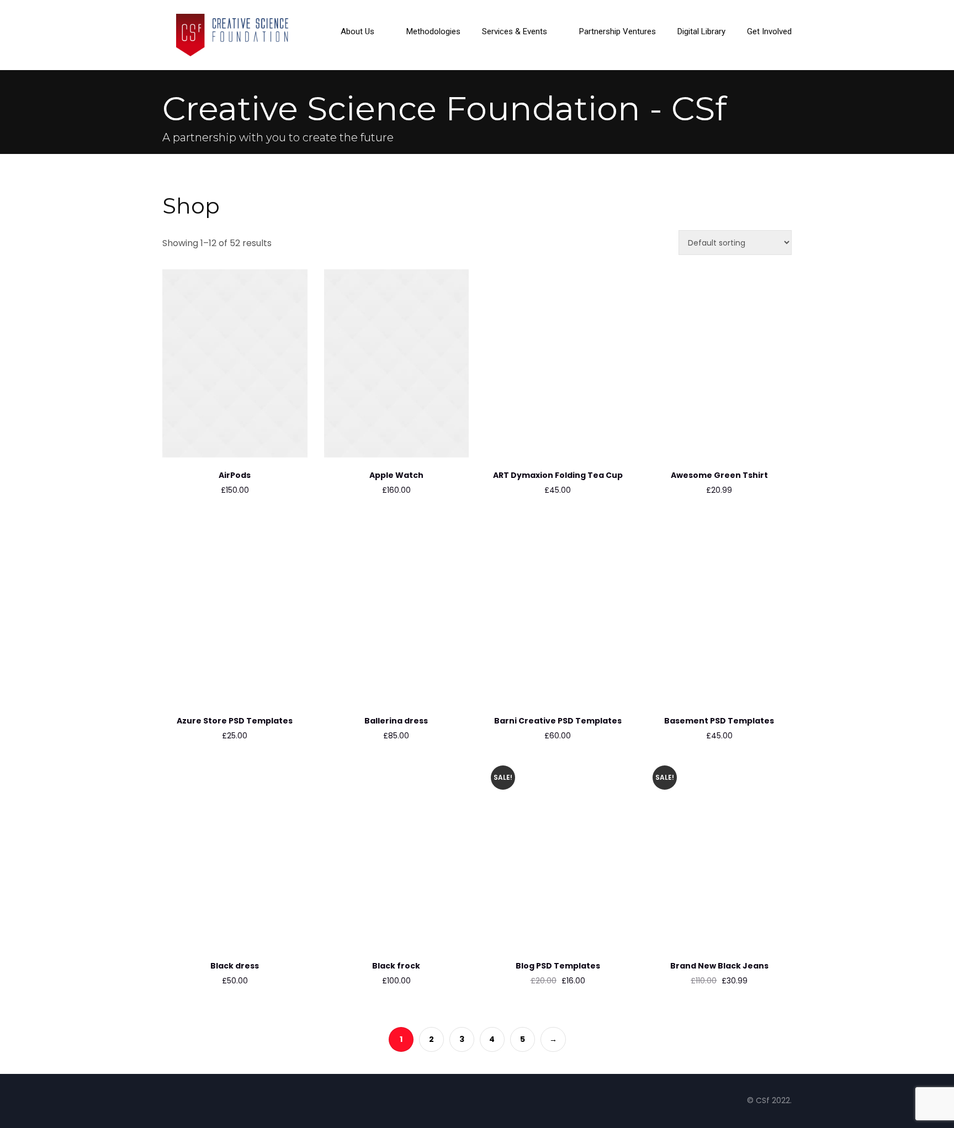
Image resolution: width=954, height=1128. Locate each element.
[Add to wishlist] (266, 433)
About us (357, 32)
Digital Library (701, 32)
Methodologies (433, 32)
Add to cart (203, 437)
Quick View (234, 437)
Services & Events (514, 32)
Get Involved (769, 32)
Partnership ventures (617, 32)
